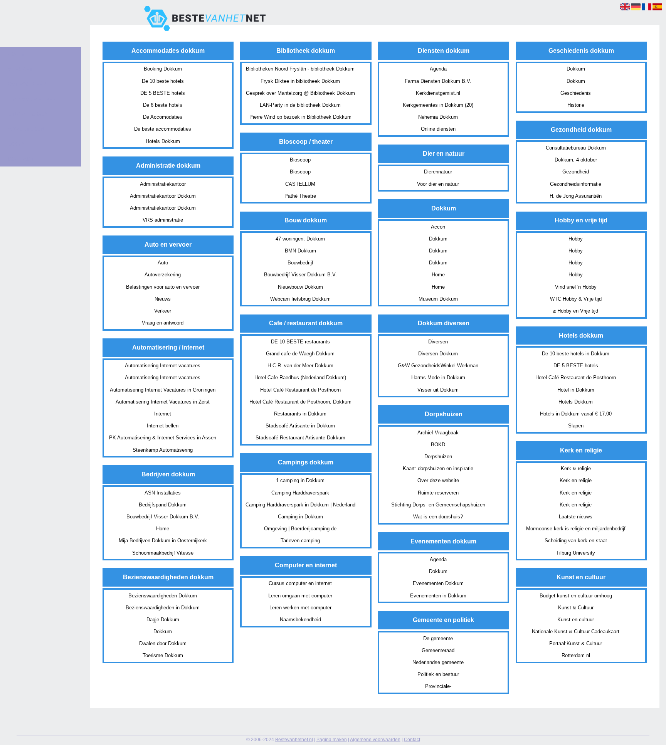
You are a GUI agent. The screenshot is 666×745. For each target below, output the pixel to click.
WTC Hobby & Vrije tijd (576, 299)
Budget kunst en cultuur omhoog (576, 596)
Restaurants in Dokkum (300, 414)
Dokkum (162, 631)
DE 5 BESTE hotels (162, 93)
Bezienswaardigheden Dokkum (162, 596)
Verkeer (162, 311)
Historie (575, 105)
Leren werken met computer (300, 607)
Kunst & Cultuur (576, 607)
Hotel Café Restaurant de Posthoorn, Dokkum (300, 402)
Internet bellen (162, 426)
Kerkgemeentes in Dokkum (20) (438, 105)
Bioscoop (300, 160)
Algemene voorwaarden (375, 739)
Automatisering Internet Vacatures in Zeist (163, 402)
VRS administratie (163, 220)
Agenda (438, 69)
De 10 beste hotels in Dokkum (575, 354)
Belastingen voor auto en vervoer (163, 287)
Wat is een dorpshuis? (438, 517)
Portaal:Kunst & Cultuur (575, 643)
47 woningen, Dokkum (300, 239)
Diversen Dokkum (438, 354)
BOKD (438, 444)
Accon (438, 227)
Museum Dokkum (438, 299)
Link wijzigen (28, 114)
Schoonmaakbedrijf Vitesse (162, 553)
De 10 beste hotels (163, 81)
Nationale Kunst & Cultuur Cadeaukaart (575, 631)
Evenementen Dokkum (438, 583)
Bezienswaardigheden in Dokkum (163, 607)
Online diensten (438, 129)
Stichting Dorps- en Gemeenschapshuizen (438, 505)
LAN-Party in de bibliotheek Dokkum (300, 105)
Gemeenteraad (438, 650)
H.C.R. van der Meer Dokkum (300, 365)
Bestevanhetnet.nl (294, 739)
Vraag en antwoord (162, 323)
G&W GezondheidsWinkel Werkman (438, 365)
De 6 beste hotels (162, 105)
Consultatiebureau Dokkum (576, 148)
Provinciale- (438, 686)
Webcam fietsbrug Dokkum (300, 299)
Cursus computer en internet (300, 583)
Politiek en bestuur (438, 674)
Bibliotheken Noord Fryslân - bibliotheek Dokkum (300, 69)
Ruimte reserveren (438, 493)
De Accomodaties (162, 117)
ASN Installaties (163, 493)
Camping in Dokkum (300, 517)
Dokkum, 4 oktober (576, 160)
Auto (163, 263)
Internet (162, 414)
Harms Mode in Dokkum (438, 377)
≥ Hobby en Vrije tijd (575, 311)
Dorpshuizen (438, 456)
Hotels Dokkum (163, 141)
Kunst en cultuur (575, 619)
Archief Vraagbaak (438, 433)
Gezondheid (575, 172)
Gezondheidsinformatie (575, 184)
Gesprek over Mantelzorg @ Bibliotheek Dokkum (300, 93)
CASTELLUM (300, 184)
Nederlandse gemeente (438, 662)
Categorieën (27, 84)
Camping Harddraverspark (300, 493)
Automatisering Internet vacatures (162, 365)
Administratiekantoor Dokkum (163, 196)
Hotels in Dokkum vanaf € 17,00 (576, 414)
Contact (412, 739)
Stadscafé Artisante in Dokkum (300, 426)
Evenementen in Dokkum (438, 596)
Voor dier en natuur (438, 184)
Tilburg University (575, 553)
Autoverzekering (163, 274)
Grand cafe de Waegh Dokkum (300, 354)
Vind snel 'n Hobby (576, 287)
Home (162, 528)
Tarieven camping (300, 540)
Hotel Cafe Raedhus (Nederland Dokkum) (300, 377)
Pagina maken (331, 739)
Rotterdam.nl (576, 655)
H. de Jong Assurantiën (576, 196)
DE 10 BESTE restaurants (300, 342)
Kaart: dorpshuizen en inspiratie (438, 468)
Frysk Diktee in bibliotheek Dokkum (300, 81)
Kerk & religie (576, 468)
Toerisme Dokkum (163, 655)
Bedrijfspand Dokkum (163, 505)
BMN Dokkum (300, 251)
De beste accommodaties (162, 129)
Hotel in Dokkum (575, 390)
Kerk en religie (576, 480)
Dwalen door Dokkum (163, 643)
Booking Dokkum (163, 69)
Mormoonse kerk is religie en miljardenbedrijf (576, 528)
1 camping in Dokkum (300, 480)
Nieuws (163, 299)
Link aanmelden (32, 99)
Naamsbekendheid (300, 619)
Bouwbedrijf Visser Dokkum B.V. (162, 517)
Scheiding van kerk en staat (576, 540)
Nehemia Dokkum (438, 117)
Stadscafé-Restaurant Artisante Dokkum (300, 438)
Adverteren (26, 129)
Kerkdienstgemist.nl (438, 93)
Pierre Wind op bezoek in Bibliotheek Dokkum (300, 117)
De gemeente (438, 638)
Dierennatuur (438, 172)
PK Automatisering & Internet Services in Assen (162, 438)
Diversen (438, 342)
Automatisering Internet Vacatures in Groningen (162, 390)
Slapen (576, 426)
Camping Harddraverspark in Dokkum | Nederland (300, 505)
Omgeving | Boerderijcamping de (300, 528)
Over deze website (438, 480)
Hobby (575, 239)
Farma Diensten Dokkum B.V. (438, 81)
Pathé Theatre (300, 196)
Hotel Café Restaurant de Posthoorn (300, 390)
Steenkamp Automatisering (163, 450)
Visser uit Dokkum (438, 390)
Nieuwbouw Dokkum (300, 287)
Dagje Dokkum (162, 619)
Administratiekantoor (163, 184)
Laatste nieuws (575, 517)
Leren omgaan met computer (300, 596)
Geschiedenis (575, 93)
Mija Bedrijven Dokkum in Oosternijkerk (163, 540)
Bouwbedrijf (300, 263)
